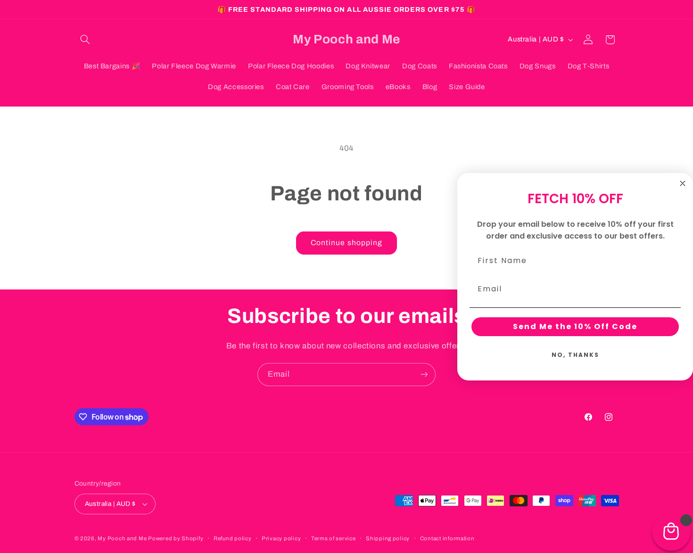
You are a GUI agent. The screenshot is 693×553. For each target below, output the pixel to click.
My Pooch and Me (123, 538)
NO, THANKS (575, 355)
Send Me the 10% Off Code (575, 326)
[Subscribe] (424, 374)
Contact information (447, 538)
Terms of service (333, 538)
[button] (85, 39)
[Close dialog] (682, 183)
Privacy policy (281, 538)
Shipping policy (388, 538)
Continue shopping (346, 243)
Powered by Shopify (175, 538)
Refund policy (233, 538)
